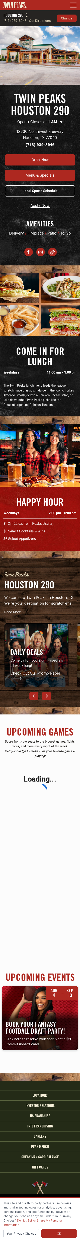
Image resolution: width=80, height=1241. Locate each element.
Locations (40, 1095)
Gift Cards (40, 1167)
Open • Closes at (37, 122)
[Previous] (33, 696)
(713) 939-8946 (14, 20)
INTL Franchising (40, 1126)
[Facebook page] (28, 252)
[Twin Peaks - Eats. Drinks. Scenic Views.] (15, 5)
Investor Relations (40, 1106)
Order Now (40, 160)
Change (67, 18)
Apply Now (40, 206)
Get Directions (40, 20)
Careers (40, 1136)
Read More (12, 612)
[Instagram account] (40, 252)
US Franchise (40, 1116)
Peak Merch (40, 1147)
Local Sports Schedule (40, 191)
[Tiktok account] (52, 252)
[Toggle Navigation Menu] (73, 5)
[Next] (46, 696)
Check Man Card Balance (40, 1157)
